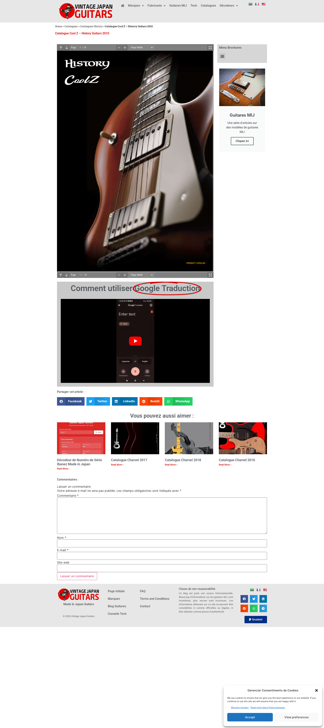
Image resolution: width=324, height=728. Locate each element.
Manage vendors (240, 707)
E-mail (62, 549)
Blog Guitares (117, 606)
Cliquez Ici (242, 141)
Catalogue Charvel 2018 (183, 460)
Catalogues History (91, 26)
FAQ (143, 591)
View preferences (296, 717)
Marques (134, 5)
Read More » (63, 468)
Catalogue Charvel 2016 (237, 460)
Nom (61, 537)
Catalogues (208, 5)
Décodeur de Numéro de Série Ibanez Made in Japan (79, 462)
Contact (145, 606)
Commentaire (68, 495)
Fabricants (155, 5)
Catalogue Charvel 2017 (129, 460)
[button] (316, 690)
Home (58, 26)
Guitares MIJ (178, 5)
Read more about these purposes (267, 707)
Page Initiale (116, 591)
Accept (250, 717)
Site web (63, 562)
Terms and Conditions (154, 599)
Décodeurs (227, 5)
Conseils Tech (117, 614)
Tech (193, 5)
